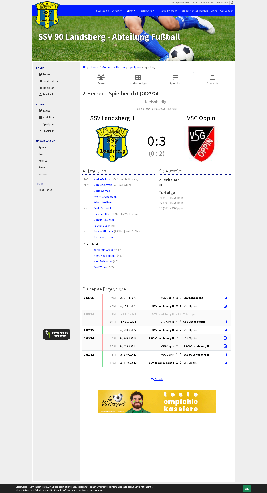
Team (46, 74)
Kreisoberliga (138, 83)
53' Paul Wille (122, 185)
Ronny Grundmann (105, 196)
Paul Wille (99, 267)
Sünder (43, 174)
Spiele (42, 147)
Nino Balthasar (102, 261)
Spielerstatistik (45, 140)
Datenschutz (147, 486)
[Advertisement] (253, 58)
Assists (43, 160)
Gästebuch (226, 10)
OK (247, 488)
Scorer (42, 167)
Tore (41, 154)
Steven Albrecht (103, 231)
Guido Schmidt (102, 208)
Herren (129, 10)
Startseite (102, 10)
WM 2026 (221, 2)
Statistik (48, 94)
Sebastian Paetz (103, 202)
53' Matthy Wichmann (124, 214)
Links (214, 10)
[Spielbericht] (225, 298)
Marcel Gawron (102, 185)
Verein (116, 10)
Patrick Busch (103, 225)
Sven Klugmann (103, 237)
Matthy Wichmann (104, 255)
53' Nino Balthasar (125, 179)
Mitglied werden (167, 10)
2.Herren (41, 104)
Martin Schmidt (103, 179)
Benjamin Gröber (104, 249)
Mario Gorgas (101, 191)
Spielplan (48, 87)
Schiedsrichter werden (194, 10)
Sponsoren (207, 2)
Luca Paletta (101, 214)
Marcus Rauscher (103, 220)
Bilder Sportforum (179, 2)
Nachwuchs (145, 10)
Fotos (195, 2)
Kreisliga (48, 117)
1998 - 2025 (45, 190)
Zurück (158, 379)
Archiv (39, 183)
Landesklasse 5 (51, 81)
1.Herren (41, 67)
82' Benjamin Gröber (127, 231)
